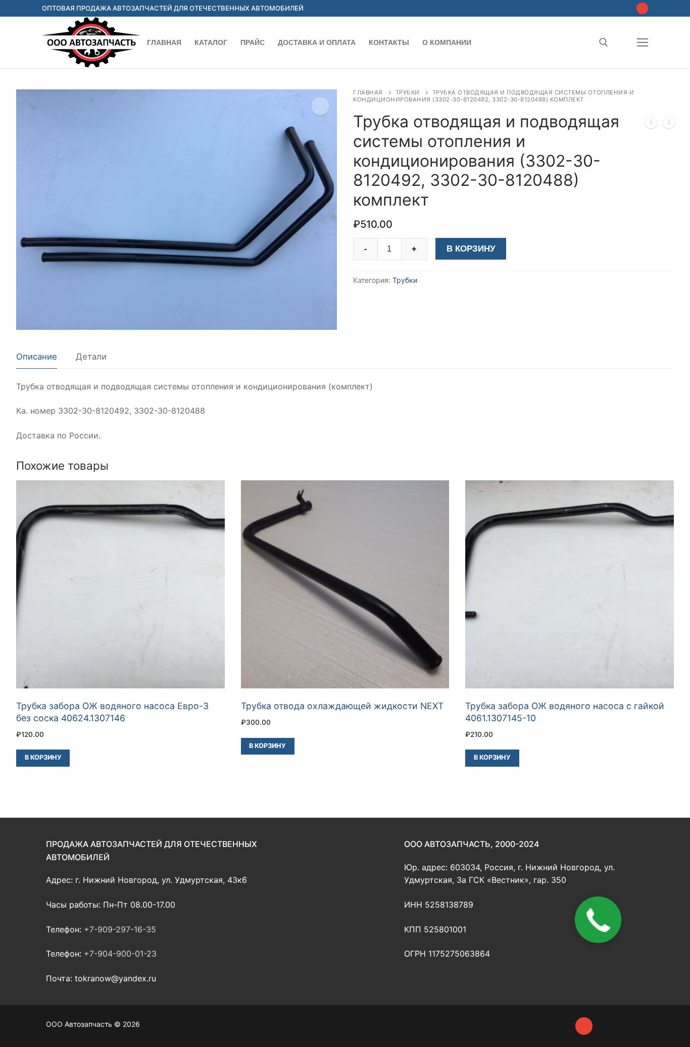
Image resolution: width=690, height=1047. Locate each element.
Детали (91, 357)
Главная (368, 92)
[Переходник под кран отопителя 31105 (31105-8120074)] (651, 124)
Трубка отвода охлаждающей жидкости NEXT (342, 706)
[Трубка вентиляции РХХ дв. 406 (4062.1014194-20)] (669, 124)
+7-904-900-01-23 (120, 954)
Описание (36, 357)
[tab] (36, 357)
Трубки (408, 92)
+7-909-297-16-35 (120, 929)
